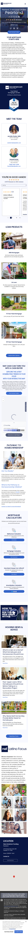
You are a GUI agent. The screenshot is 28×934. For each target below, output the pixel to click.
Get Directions (10, 860)
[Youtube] (19, 16)
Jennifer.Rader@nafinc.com (14, 142)
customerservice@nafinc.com (11, 906)
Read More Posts (14, 736)
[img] (14, 612)
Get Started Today (14, 32)
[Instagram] (14, 16)
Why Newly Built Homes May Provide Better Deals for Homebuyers (14, 718)
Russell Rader (14, 159)
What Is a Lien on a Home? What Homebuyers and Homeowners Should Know (13, 652)
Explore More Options (13, 355)
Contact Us (6, 856)
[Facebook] (9, 16)
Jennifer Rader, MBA (14, 136)
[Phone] (11, 28)
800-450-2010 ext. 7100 (9, 903)
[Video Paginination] (12, 591)
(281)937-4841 (14, 25)
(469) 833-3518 (14, 164)
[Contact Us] (14, 28)
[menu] (25, 4)
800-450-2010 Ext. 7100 (13, 896)
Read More (5, 663)
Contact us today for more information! (11, 506)
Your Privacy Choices (8, 931)
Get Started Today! (14, 393)
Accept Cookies (18, 931)
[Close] (25, 921)
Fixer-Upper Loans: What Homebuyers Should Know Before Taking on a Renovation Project (13, 685)
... (14, 217)
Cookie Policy (12, 929)
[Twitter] (12, 16)
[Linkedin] (16, 16)
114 (16, 217)
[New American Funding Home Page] (4, 3)
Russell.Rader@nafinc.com (14, 166)
